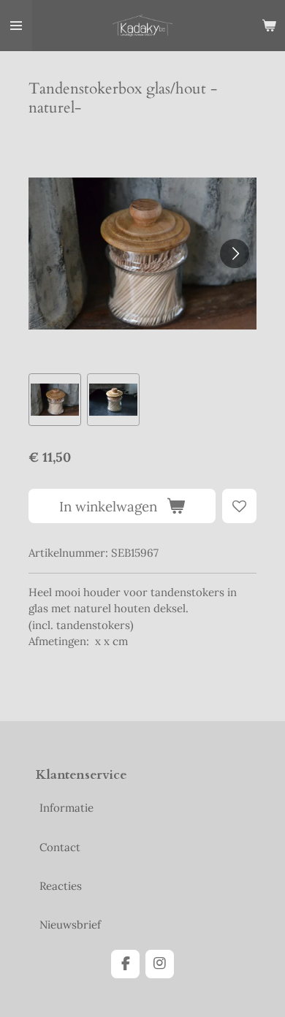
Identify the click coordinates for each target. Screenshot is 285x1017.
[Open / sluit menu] (16, 25)
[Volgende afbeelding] (234, 253)
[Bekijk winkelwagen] (269, 25)
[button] (54, 399)
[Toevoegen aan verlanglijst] (239, 506)
